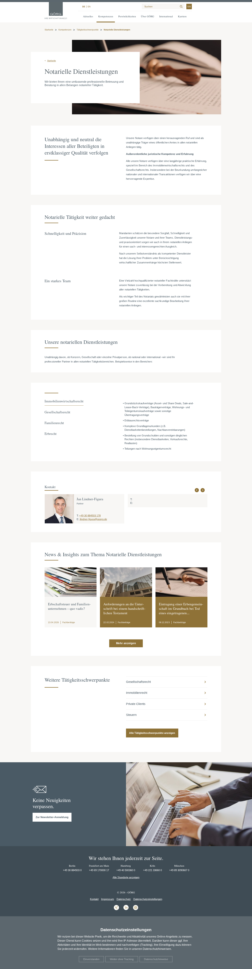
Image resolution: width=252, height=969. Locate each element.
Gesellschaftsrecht (57, 412)
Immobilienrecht (136, 692)
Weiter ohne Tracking (122, 959)
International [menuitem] (166, 16)
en (89, 6)
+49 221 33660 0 (152, 870)
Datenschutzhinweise (156, 959)
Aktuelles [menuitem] (88, 16)
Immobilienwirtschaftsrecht (64, 401)
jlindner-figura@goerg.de (93, 519)
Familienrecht (54, 422)
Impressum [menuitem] (107, 899)
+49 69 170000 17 (99, 870)
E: (78, 519)
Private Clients (135, 704)
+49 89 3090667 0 (179, 870)
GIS (189, 6)
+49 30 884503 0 (72, 870)
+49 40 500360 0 (125, 870)
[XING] (116, 909)
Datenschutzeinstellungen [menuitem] (147, 899)
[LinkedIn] (126, 909)
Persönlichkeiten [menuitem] (127, 16)
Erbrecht (51, 433)
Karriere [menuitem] (182, 16)
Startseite (49, 30)
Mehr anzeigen (126, 643)
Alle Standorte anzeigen (126, 877)
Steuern (131, 715)
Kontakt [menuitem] (94, 899)
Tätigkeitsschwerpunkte (88, 30)
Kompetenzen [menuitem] (105, 16)
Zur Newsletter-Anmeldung (52, 817)
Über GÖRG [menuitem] (147, 16)
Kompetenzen (64, 30)
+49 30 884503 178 (90, 515)
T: (78, 515)
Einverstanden (91, 959)
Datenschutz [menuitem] (124, 899)
